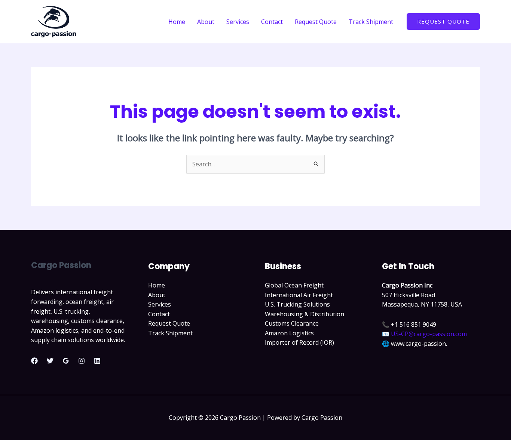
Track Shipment (371, 22)
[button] (443, 21)
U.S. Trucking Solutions (297, 304)
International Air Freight (299, 295)
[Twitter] (50, 360)
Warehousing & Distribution (304, 314)
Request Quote (316, 22)
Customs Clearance (292, 323)
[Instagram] (81, 360)
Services (237, 22)
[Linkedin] (97, 360)
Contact (272, 22)
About (205, 22)
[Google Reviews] (65, 360)
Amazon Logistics (289, 333)
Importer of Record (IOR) (299, 342)
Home (176, 22)
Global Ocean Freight (294, 285)
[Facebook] (34, 360)
